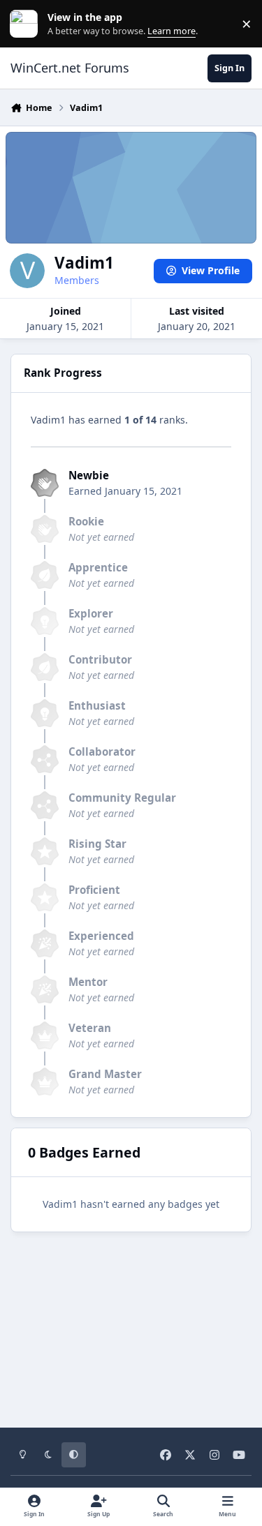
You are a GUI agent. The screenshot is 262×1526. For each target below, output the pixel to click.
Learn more (27, 24)
